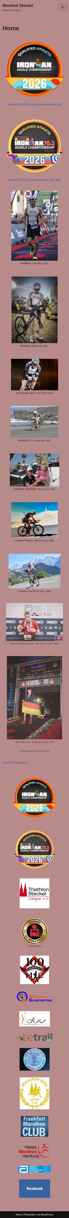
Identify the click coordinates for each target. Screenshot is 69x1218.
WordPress (47, 1214)
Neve (19, 1214)
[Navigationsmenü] (62, 7)
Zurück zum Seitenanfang (15, 762)
